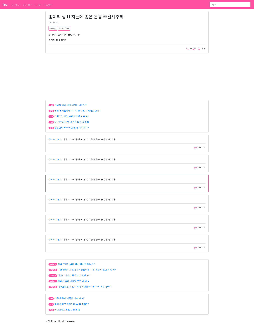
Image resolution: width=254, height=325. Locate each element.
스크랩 (53, 28)
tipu (5, 4)
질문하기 (16, 4)
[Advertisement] (127, 76)
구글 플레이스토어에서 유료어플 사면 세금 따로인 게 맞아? (87, 269)
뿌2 (50, 159)
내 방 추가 (64, 28)
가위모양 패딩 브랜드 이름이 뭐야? (71, 116)
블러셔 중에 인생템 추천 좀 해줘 (73, 281)
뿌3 (50, 179)
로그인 (37, 4)
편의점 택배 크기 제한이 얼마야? (70, 105)
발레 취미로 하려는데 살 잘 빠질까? (71, 304)
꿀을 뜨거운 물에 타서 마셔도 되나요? (76, 264)
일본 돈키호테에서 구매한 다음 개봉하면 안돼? (77, 111)
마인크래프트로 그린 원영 (67, 310)
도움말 (47, 4)
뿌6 (50, 239)
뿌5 (50, 219)
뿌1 (50, 139)
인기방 (26, 4)
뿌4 (50, 199)
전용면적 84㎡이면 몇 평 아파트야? (71, 127)
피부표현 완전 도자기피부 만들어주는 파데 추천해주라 (84, 287)
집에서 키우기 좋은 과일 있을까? (74, 275)
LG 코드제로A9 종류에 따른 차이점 (71, 122)
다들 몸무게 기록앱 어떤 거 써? (69, 298)
